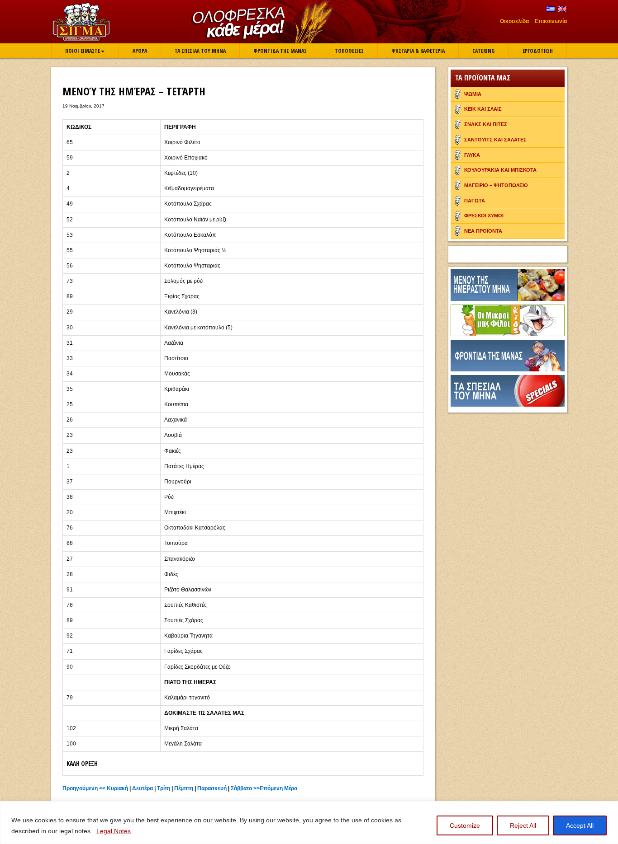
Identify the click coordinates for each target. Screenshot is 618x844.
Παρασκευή (212, 788)
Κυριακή (117, 788)
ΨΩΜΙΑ (472, 94)
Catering (483, 51)
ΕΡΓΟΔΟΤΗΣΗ (538, 51)
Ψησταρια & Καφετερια (418, 51)
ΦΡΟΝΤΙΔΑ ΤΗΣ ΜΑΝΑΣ (280, 51)
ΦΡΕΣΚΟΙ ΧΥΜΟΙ (484, 215)
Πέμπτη (183, 788)
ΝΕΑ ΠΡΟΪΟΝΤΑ (483, 231)
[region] (309, 822)
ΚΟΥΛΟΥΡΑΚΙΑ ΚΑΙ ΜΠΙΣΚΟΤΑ (500, 170)
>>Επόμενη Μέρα (275, 788)
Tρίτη (163, 788)
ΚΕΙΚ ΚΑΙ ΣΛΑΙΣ (483, 109)
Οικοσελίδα (514, 21)
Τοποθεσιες (349, 51)
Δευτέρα (142, 788)
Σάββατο (241, 788)
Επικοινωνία (551, 21)
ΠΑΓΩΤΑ (474, 200)
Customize (465, 825)
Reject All (523, 825)
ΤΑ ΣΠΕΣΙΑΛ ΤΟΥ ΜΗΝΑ (200, 51)
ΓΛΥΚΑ (472, 155)
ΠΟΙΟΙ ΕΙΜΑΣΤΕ (82, 51)
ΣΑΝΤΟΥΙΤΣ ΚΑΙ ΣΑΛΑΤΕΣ (495, 139)
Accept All (580, 825)
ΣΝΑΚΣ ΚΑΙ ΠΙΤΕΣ (485, 124)
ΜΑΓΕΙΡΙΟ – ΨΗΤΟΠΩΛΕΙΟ (496, 185)
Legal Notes (113, 831)
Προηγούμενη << (83, 788)
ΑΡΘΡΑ (140, 51)
